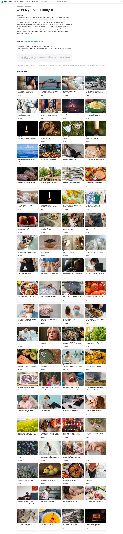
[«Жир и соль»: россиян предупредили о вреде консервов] (50, 360)
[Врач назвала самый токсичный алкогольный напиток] (95, 132)
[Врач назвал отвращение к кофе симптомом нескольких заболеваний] (27, 314)
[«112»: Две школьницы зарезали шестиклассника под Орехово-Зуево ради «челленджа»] (27, 132)
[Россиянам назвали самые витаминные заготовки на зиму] (50, 474)
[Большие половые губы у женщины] (73, 86)
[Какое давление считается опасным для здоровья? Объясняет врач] (27, 109)
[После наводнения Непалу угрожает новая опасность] (73, 519)
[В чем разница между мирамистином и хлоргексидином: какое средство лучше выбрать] (73, 314)
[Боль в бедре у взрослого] (27, 269)
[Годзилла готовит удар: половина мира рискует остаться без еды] (27, 155)
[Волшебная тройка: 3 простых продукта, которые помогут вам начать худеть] (27, 291)
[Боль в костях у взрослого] (95, 451)
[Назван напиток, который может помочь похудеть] (73, 223)
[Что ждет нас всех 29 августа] (73, 109)
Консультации (20, 6)
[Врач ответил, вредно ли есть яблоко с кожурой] (27, 223)
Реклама (12, 533)
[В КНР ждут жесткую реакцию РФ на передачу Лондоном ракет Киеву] (73, 291)
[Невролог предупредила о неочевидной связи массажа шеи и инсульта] (73, 496)
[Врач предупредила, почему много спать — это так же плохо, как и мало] (50, 291)
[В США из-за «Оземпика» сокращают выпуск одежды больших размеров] (95, 200)
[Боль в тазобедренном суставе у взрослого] (95, 223)
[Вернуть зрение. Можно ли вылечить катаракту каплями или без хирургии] (95, 405)
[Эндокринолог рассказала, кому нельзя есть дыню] (73, 200)
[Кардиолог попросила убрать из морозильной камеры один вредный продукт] (27, 86)
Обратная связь (89, 533)
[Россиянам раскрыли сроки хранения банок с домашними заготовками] (73, 428)
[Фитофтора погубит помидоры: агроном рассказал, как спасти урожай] (95, 291)
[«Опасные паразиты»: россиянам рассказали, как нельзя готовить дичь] (27, 177)
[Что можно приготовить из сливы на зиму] (27, 451)
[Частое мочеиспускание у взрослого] (95, 474)
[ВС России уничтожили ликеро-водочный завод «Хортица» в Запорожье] (95, 382)
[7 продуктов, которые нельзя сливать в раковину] (50, 223)
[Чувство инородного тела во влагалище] (27, 200)
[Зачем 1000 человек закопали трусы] (73, 132)
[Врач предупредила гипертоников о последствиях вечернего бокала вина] (73, 451)
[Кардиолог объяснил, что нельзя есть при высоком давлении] (50, 132)
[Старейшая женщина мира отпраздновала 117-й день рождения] (27, 405)
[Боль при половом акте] (73, 155)
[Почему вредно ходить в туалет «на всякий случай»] (73, 246)
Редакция (66, 533)
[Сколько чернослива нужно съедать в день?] (50, 246)
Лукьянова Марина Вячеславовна (33, 41)
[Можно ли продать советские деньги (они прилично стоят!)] (27, 382)
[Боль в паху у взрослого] (50, 405)
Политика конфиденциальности (113, 533)
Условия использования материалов (77, 533)
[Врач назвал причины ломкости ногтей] (95, 428)
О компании (6, 533)
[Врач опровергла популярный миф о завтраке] (95, 496)
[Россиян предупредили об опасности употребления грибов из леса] (73, 337)
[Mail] (2, 1)
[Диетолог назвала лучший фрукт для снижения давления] (95, 337)
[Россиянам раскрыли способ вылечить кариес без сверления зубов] (73, 382)
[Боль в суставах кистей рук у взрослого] (50, 314)
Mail (2, 533)
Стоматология (28, 6)
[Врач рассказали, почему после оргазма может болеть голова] (95, 155)
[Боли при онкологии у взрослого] (95, 269)
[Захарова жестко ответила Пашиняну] (50, 337)
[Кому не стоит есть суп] (50, 519)
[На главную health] (7, 1)
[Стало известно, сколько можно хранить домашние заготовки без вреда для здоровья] (50, 428)
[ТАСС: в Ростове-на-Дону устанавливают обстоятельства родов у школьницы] (27, 519)
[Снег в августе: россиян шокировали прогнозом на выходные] (27, 474)
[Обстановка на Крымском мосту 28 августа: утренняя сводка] (50, 86)
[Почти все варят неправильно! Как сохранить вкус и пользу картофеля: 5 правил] (95, 109)
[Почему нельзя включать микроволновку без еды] (95, 519)
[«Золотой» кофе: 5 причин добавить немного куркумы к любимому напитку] (95, 360)
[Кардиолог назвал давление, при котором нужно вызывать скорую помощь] (27, 246)
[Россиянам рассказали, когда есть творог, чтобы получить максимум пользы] (95, 246)
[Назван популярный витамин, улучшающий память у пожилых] (50, 177)
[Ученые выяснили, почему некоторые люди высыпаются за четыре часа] (50, 451)
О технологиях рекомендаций (100, 533)
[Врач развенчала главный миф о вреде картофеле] (95, 314)
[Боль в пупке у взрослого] (50, 496)
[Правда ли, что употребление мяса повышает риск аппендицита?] (73, 474)
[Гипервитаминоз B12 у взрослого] (73, 269)
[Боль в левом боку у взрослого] (27, 337)
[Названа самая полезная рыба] (73, 177)
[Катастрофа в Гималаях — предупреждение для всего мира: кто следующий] (95, 86)
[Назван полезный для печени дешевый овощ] (95, 177)
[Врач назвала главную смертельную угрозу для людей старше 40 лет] (27, 360)
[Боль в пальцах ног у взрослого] (50, 269)
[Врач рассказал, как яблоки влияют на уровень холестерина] (50, 155)
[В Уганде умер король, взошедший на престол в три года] (50, 109)
